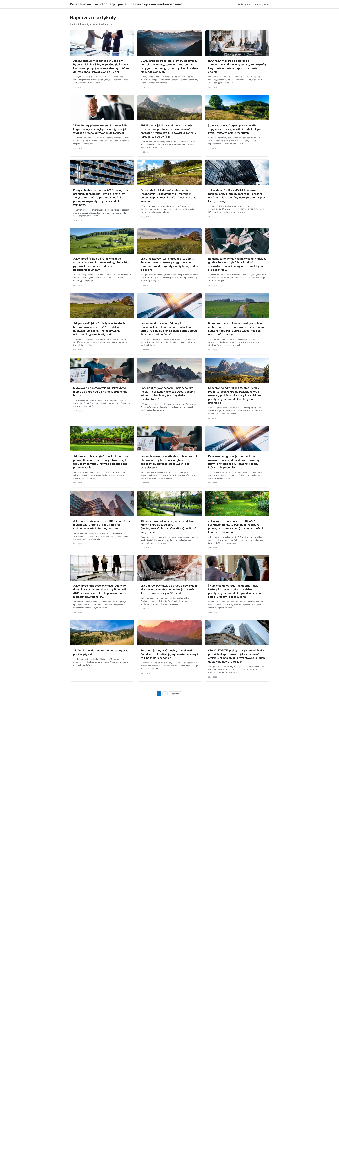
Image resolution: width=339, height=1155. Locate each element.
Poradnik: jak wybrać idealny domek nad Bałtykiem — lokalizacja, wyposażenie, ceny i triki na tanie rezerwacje (169, 654)
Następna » (175, 694)
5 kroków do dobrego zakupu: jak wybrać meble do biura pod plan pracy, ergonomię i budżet (101, 391)
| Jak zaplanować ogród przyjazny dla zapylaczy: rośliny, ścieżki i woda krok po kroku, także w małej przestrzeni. (234, 129)
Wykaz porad (244, 4)
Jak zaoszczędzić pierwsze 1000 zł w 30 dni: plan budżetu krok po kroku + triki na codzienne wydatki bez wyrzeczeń (102, 524)
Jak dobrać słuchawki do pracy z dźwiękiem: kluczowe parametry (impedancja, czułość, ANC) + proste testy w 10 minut (169, 589)
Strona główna (261, 4)
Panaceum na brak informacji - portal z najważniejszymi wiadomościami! (126, 4)
